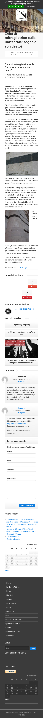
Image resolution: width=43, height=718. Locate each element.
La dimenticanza (13, 537)
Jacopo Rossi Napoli (24, 309)
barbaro (21, 408)
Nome (9, 452)
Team (8, 628)
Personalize (31, 6)
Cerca (33, 648)
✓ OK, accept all (16, 6)
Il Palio (8, 607)
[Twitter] (12, 658)
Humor (9, 615)
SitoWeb (10, 470)
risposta (22, 381)
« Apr (7, 570)
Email (9, 461)
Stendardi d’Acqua (14, 534)
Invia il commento (27, 505)
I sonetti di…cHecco (13, 620)
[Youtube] (21, 658)
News (8, 591)
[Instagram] (16, 658)
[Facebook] (7, 658)
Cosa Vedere (11, 603)
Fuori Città (10, 611)
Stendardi (10, 636)
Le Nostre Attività (12, 587)
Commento (11, 479)
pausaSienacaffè (13, 624)
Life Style (23, 268)
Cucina (9, 599)
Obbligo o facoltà (13, 539)
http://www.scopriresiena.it (17, 424)
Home (8, 583)
